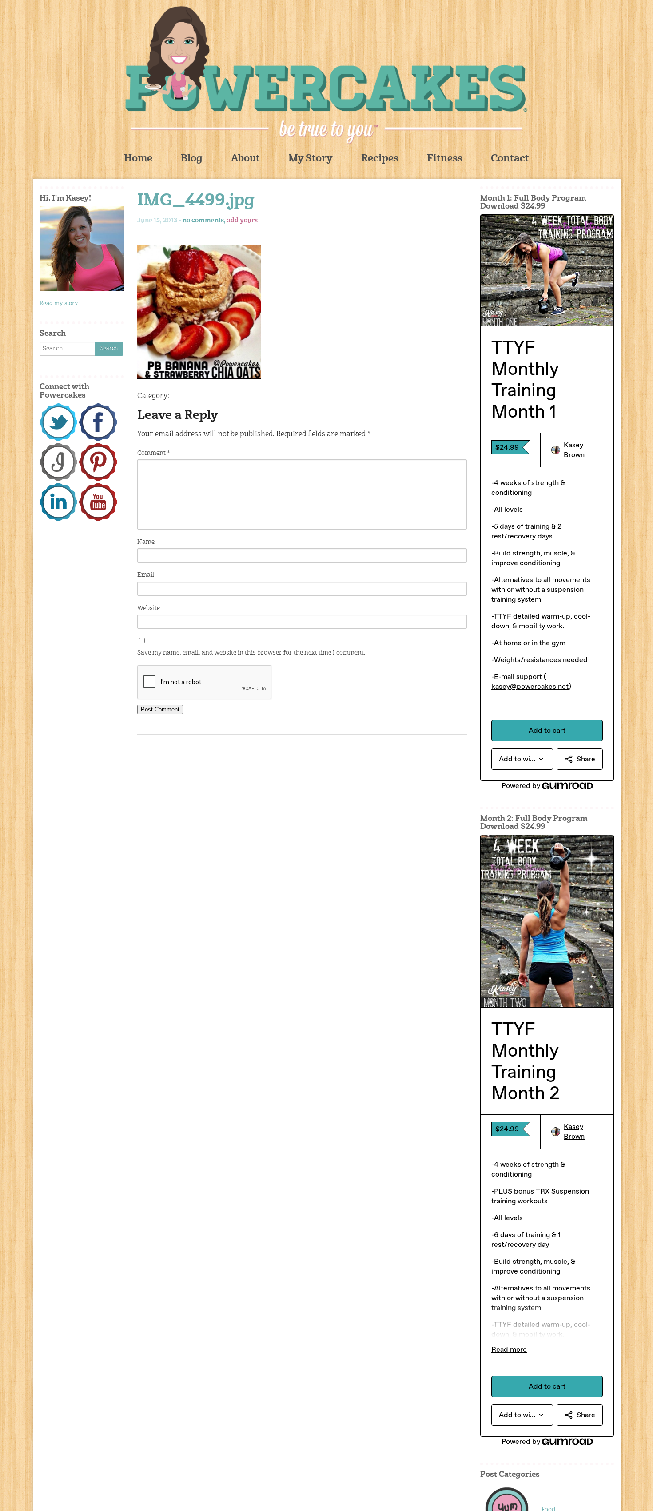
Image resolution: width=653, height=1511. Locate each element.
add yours (242, 220)
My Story (310, 159)
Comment (153, 453)
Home (138, 159)
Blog (192, 159)
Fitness (444, 159)
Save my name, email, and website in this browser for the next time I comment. (251, 653)
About (245, 159)
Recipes (379, 159)
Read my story (59, 303)
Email (145, 575)
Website (148, 608)
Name (146, 542)
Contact (510, 159)
